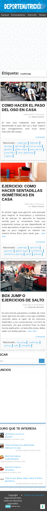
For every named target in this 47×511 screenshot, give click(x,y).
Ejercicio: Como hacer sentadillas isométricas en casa (22, 192)
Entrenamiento (18, 15)
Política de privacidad (34, 495)
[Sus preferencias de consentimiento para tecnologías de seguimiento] (42, 506)
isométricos (36, 250)
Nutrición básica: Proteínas (13, 468)
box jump (21, 342)
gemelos (8, 149)
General (5, 15)
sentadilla (26, 345)
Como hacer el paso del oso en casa (23, 107)
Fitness (42, 15)
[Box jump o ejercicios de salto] (24, 290)
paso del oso (36, 149)
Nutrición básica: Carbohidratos (13, 457)
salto (16, 345)
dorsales (8, 146)
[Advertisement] (23, 43)
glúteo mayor (21, 149)
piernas (37, 254)
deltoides (34, 142)
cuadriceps (22, 142)
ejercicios (8, 250)
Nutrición (32, 15)
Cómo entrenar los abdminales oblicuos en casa (19, 446)
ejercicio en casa (33, 146)
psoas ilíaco (9, 152)
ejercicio (19, 146)
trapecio (8, 156)
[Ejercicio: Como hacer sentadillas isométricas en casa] (24, 181)
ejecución (34, 247)
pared (28, 254)
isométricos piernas (13, 254)
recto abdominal (26, 152)
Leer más (32, 331)
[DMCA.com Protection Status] (13, 507)
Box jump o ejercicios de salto (23, 298)
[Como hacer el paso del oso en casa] (24, 100)
